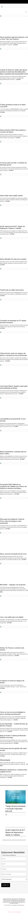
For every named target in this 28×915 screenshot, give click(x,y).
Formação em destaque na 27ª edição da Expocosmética (13, 321)
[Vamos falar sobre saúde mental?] (14, 184)
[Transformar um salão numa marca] (14, 278)
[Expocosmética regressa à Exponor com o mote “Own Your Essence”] (14, 25)
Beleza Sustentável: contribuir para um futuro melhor (13, 453)
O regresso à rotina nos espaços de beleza (12, 682)
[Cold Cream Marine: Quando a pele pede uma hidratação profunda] (14, 374)
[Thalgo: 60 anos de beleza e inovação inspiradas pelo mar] (15, 797)
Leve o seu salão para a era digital (11, 617)
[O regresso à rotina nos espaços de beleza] (14, 669)
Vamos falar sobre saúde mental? (11, 196)
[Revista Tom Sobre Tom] (14, 8)
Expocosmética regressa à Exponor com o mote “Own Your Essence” (14, 38)
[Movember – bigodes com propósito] (14, 573)
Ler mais (15, 44)
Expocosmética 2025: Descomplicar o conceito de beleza (13, 131)
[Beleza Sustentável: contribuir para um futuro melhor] (14, 440)
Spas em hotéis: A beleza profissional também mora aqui (13, 736)
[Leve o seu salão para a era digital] (14, 605)
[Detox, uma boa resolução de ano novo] (14, 542)
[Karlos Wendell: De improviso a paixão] (14, 247)
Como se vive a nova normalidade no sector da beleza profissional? (12, 713)
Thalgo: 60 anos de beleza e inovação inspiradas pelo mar (15, 808)
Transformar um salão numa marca (12, 290)
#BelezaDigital (5, 760)
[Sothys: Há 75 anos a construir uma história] (14, 636)
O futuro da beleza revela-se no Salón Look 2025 (13, 106)
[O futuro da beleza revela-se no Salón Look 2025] (14, 93)
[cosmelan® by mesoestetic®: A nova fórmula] (14, 407)
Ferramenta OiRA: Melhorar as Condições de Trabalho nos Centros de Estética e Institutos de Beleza (13, 486)
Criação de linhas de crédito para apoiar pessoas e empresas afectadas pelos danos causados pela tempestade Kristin (14, 72)
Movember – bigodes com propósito (13, 585)
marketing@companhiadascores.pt (18, 905)
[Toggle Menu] (26, 12)
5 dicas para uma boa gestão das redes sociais (13, 749)
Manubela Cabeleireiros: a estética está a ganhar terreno (13, 771)
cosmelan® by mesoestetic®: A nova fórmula (13, 420)
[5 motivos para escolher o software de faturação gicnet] (14, 151)
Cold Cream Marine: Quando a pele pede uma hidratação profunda (13, 387)
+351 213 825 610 (7, 905)
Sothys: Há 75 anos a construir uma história (12, 649)
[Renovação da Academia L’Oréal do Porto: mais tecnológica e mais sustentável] (14, 507)
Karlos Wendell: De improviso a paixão (13, 259)
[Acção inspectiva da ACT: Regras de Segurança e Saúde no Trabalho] (14, 214)
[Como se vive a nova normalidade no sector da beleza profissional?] (14, 700)
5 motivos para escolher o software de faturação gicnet (13, 164)
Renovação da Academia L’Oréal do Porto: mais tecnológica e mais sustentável (12, 521)
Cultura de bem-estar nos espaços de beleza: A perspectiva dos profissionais (13, 354)
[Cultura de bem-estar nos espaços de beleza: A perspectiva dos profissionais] (14, 341)
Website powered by (14, 912)
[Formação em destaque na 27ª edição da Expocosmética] (14, 309)
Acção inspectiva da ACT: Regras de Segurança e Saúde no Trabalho (12, 227)
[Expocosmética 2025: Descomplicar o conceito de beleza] (14, 121)
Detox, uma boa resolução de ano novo (13, 554)
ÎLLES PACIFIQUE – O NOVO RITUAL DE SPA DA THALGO (14, 725)
